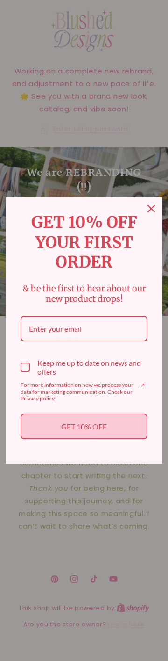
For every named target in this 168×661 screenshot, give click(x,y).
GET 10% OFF (84, 426)
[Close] (151, 208)
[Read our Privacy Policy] (141, 386)
